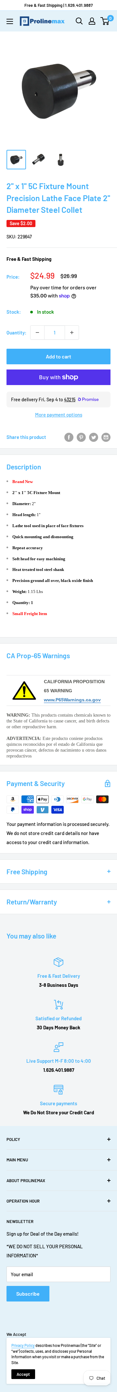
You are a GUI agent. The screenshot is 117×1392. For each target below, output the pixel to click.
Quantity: (16, 332)
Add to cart (58, 356)
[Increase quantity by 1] (72, 332)
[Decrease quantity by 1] (37, 332)
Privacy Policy (23, 1345)
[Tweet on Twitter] (93, 437)
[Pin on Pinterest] (81, 437)
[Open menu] (9, 21)
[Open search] (79, 21)
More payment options (58, 415)
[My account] (92, 21)
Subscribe (28, 1293)
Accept (23, 1374)
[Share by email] (105, 437)
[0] (105, 21)
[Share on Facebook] (68, 437)
